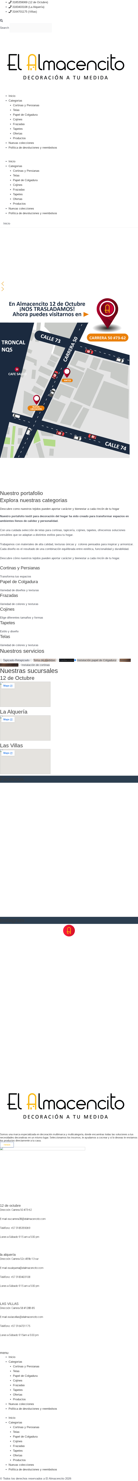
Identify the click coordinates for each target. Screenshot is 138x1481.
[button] (69, 20)
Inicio (12, 96)
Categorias (15, 100)
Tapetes (18, 128)
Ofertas (17, 133)
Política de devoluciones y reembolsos (33, 147)
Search (4, 27)
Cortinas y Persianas (26, 105)
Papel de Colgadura (25, 114)
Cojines (17, 119)
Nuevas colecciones (21, 143)
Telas (16, 110)
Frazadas (19, 124)
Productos (19, 138)
